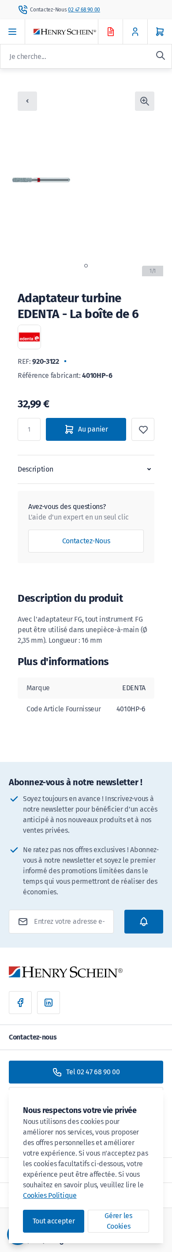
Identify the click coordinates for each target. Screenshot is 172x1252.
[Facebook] (20, 1002)
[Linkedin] (48, 1002)
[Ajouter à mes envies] (142, 429)
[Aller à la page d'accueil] (74, 32)
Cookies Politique (50, 1195)
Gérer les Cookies (118, 1221)
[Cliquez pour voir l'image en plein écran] (144, 101)
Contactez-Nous (86, 541)
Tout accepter (54, 1221)
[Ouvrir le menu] (12, 31)
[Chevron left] (27, 101)
